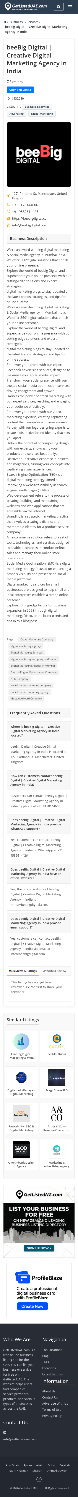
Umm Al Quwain (57, 1471)
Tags (45, 1362)
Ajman (28, 1465)
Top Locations (52, 1350)
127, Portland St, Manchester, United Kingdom (39, 195)
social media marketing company (31, 685)
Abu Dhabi (12, 1465)
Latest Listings (52, 1374)
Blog (45, 1356)
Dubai (51, 1465)
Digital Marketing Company (36, 639)
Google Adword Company (26, 698)
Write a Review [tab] (56, 971)
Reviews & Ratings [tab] (24, 971)
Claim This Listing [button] (20, 90)
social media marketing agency (30, 692)
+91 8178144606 (25, 205)
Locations (49, 1368)
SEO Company (19, 679)
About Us (48, 1391)
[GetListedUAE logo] (25, 6)
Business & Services (24, 22)
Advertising (17, 113)
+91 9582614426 (25, 211)
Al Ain (39, 1465)
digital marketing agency (26, 646)
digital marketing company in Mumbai (34, 659)
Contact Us (50, 1397)
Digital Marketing (42, 113)
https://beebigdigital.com (31, 218)
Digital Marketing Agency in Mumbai (33, 665)
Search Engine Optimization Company (34, 672)
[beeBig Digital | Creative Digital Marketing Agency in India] (39, 154)
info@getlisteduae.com (20, 1439)
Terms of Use (51, 1409)
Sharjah (37, 1471)
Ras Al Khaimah (18, 1471)
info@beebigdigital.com (29, 225)
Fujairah (65, 1465)
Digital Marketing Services (27, 652)
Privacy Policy (52, 1416)
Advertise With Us (55, 1403)
